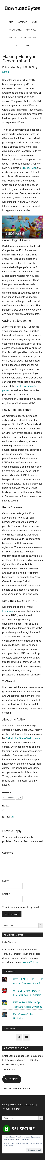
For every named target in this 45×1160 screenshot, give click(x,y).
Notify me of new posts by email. (22, 907)
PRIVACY (6, 1109)
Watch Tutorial (30, 962)
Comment (8, 852)
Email (6, 893)
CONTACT (16, 1109)
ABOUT (13, 1104)
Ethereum (7, 611)
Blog (13, 817)
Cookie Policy (8, 1146)
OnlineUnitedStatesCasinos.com (23, 738)
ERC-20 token (29, 168)
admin (5, 71)
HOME (4, 1104)
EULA (20, 1104)
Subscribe (11, 1079)
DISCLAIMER (30, 1104)
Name (6, 880)
